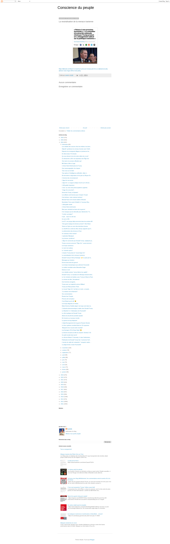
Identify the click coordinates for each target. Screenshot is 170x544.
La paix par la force (73, 460)
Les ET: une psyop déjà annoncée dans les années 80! (77, 221)
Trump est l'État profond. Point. (70, 286)
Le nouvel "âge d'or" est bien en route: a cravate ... (76, 289)
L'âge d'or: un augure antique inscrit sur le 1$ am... (76, 182)
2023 (62, 375)
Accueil (85, 128)
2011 (62, 404)
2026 (62, 137)
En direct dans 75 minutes (69, 153)
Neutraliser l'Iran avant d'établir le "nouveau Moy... (76, 202)
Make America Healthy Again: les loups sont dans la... (77, 306)
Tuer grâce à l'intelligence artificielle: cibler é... (75, 173)
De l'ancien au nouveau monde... (71, 318)
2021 (62, 379)
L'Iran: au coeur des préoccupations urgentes (74, 187)
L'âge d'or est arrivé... (68, 180)
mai (63, 362)
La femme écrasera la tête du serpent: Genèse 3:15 (76, 332)
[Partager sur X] (83, 75)
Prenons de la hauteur (68, 298)
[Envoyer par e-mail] (80, 75)
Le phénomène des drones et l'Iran (72, 231)
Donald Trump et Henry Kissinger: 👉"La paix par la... (77, 257)
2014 (62, 396)
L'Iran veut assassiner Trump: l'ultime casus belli (81, 487)
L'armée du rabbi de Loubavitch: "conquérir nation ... (76, 342)
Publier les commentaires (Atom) (76, 131)
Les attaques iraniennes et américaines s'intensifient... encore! (85, 514)
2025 (62, 140)
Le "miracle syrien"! (67, 250)
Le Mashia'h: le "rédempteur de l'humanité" (74, 311)
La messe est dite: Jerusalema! (70, 279)
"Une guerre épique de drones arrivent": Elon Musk (76, 224)
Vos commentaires (67, 294)
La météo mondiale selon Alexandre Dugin (74, 267)
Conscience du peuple (76, 7)
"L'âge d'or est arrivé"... (68, 190)
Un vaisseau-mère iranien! (69, 233)
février (64, 369)
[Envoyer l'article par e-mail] (77, 75)
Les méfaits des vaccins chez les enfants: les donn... (76, 146)
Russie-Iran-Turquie (67, 296)
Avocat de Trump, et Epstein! (70, 192)
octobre (64, 350)
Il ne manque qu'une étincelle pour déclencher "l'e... (76, 211)
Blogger (92, 539)
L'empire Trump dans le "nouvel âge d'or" (73, 253)
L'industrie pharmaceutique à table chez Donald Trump (77, 308)
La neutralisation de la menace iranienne (73, 255)
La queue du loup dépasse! (69, 320)
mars (63, 367)
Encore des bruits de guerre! (70, 262)
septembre (65, 352)
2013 (62, 399)
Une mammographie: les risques (71, 168)
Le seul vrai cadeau (67, 248)
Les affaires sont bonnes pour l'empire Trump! (75, 195)
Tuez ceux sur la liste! (68, 170)
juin (63, 359)
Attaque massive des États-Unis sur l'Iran (71, 454)
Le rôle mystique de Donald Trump (71, 313)
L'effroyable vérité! (67, 204)
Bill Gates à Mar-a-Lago (68, 163)
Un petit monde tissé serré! (69, 335)
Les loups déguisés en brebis (70, 303)
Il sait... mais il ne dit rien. (69, 216)
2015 (62, 394)
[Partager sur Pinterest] (87, 75)
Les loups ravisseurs (67, 245)
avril (63, 364)
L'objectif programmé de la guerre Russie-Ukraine (76, 323)
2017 (62, 389)
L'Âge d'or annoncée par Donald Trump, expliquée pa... (77, 240)
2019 (62, 384)
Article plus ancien (106, 128)
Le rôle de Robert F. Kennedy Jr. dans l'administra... (76, 337)
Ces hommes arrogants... (69, 282)
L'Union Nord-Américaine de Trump (72, 166)
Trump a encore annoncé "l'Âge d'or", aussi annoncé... (77, 243)
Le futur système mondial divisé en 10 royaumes (75, 325)
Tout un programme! (66, 449)
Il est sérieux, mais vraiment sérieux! (72, 197)
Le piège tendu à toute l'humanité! (71, 344)
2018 (62, 387)
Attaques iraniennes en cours (68, 523)
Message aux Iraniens (68, 260)
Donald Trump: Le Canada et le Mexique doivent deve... (77, 274)
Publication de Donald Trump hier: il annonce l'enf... (76, 340)
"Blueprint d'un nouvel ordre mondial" (72, 327)
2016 (62, 392)
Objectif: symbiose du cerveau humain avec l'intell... (76, 149)
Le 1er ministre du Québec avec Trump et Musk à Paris (77, 277)
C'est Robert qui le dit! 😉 (69, 301)
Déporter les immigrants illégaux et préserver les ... (76, 151)
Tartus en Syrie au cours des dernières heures (75, 226)
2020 (62, 382)
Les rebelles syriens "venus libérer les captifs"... (75, 272)
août (63, 355)
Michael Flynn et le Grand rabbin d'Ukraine (74, 199)
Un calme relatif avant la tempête (77, 505)
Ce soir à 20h (65, 219)
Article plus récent (64, 128)
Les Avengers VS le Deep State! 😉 (72, 330)
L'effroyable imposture (68, 185)
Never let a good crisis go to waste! (77, 496)
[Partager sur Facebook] (85, 75)
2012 (62, 401)
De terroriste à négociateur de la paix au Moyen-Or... (76, 175)
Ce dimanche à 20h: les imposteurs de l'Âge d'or (75, 158)
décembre (65, 144)
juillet (63, 357)
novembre (65, 347)
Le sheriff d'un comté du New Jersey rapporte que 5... (77, 228)
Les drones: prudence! (68, 238)
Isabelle (69, 429)
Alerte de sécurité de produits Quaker (72, 315)
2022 (62, 377)
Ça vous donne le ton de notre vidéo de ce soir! (75, 156)
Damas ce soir (66, 269)
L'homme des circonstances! (70, 178)
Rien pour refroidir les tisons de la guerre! (73, 209)
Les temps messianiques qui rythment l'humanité (75, 265)
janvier (64, 372)
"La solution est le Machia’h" (70, 291)
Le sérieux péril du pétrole (75, 469)
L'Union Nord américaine (69, 207)
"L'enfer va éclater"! (67, 214)
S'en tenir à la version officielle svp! (72, 161)
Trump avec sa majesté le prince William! (73, 284)
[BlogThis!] (82, 75)
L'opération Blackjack (68, 236)
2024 (62, 142)
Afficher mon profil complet (73, 433)
